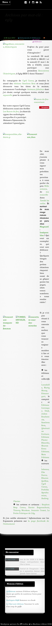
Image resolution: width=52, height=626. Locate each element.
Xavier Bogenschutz (38, 507)
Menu (5, 2)
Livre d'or (16, 624)
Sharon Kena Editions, (45, 448)
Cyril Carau (28, 80)
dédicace (38, 42)
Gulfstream (11, 591)
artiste (37, 39)
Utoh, (47, 411)
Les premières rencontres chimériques (19, 32)
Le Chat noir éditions (15, 604)
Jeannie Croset (38, 510)
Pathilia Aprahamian (45, 492)
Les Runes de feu (11, 111)
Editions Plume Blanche (45, 440)
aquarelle (7, 95)
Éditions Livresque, (45, 408)
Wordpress (4, 624)
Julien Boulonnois (45, 417)
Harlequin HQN (12, 600)
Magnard (44, 226)
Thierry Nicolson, (22, 510)
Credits (25, 624)
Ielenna (45, 469)
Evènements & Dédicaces (30, 38)
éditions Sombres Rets (24, 83)
